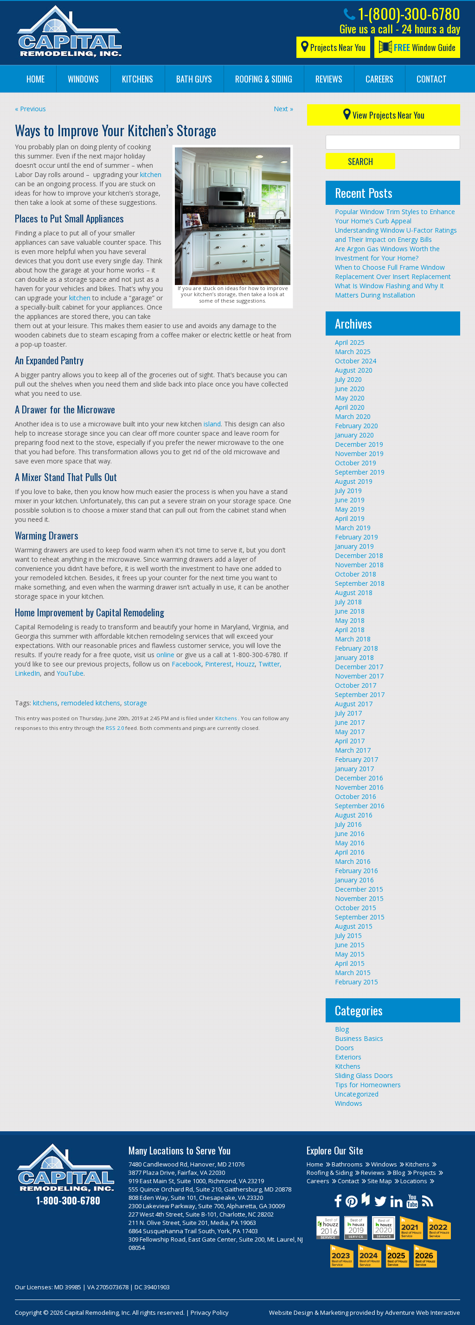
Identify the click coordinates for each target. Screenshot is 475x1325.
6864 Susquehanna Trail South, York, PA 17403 (193, 1231)
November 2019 (359, 453)
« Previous (30, 108)
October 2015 (355, 907)
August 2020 (353, 370)
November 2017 (359, 676)
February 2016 (356, 870)
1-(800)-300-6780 (407, 13)
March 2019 (353, 527)
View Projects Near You (387, 115)
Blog (342, 1029)
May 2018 (350, 620)
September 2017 (360, 694)
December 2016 (359, 777)
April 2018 (350, 629)
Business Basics (359, 1038)
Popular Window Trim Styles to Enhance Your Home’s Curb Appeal (395, 216)
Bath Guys (194, 79)
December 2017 (359, 666)
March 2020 (353, 416)
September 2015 (360, 917)
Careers (379, 79)
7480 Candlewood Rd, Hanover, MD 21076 (186, 1164)
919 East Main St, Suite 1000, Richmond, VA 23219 (196, 1181)
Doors (344, 1047)
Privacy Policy (210, 1312)
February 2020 (356, 425)
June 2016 (350, 833)
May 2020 (350, 397)
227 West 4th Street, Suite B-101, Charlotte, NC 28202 (201, 1214)
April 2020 (350, 407)
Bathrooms (347, 1164)
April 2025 (350, 342)
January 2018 (354, 657)
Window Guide (425, 47)
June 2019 (350, 499)
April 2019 (350, 518)
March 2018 (353, 638)
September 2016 (360, 805)
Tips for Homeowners (368, 1084)
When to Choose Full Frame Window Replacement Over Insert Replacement (393, 272)
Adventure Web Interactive (422, 1312)
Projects (424, 1172)
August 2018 (353, 592)
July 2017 (348, 713)
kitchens (45, 702)
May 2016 (350, 842)
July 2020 (348, 379)
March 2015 (353, 972)
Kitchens (137, 79)
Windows (83, 79)
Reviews (328, 79)
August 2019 (353, 481)
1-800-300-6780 (68, 1200)
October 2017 (355, 685)
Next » (283, 108)
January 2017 (354, 768)
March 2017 (353, 750)
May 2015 (350, 954)
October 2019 (355, 462)
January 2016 (354, 879)
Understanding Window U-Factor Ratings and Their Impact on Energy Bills (396, 235)
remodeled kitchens (90, 702)
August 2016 (353, 815)
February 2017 (356, 759)
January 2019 (354, 546)
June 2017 (350, 722)
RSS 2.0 (115, 727)
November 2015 (359, 898)
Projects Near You (337, 47)
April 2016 (350, 852)
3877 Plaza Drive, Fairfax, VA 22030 (176, 1172)
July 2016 (348, 824)
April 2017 (350, 740)
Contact (432, 79)
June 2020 (350, 388)
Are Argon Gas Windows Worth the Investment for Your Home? (387, 253)
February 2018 (356, 648)
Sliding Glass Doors (364, 1075)
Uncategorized (357, 1094)
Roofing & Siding (263, 79)
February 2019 (356, 537)
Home (35, 79)
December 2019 (359, 444)
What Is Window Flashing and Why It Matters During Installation (389, 290)
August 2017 (353, 703)
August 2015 (353, 926)
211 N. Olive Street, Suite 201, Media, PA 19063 (192, 1222)
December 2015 (359, 889)
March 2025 (353, 351)
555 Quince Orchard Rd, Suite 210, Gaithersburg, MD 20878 (209, 1189)
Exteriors (348, 1056)
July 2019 (348, 490)
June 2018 (350, 611)
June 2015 (350, 944)
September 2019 (360, 472)
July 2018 (348, 601)
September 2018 (360, 583)
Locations (413, 1181)
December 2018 (359, 555)
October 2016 (355, 796)
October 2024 (355, 360)
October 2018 (355, 574)
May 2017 (350, 731)
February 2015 (356, 981)
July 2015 (348, 935)
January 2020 (354, 435)
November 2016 (359, 787)
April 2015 (350, 963)
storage (135, 702)
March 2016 (353, 861)
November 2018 (359, 564)
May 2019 (350, 509)
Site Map (379, 1181)
